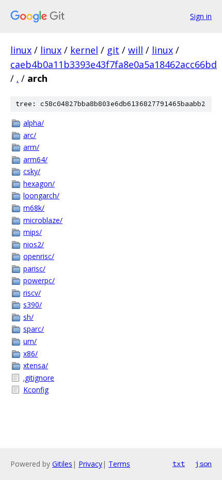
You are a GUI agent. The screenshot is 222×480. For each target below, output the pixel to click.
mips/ (32, 232)
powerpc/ (39, 280)
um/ (30, 341)
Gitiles (62, 464)
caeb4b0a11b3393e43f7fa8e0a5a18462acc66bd (113, 64)
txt (178, 463)
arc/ (29, 135)
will (135, 50)
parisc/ (34, 268)
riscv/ (32, 293)
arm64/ (35, 159)
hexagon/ (39, 183)
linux (20, 50)
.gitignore (38, 378)
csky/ (31, 171)
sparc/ (33, 329)
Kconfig (36, 390)
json (203, 463)
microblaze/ (42, 220)
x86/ (30, 353)
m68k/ (33, 208)
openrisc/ (38, 256)
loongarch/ (41, 195)
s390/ (32, 305)
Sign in (201, 16)
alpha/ (33, 123)
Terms (119, 464)
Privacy (90, 464)
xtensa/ (35, 365)
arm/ (31, 147)
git (113, 50)
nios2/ (33, 244)
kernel (84, 50)
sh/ (28, 317)
